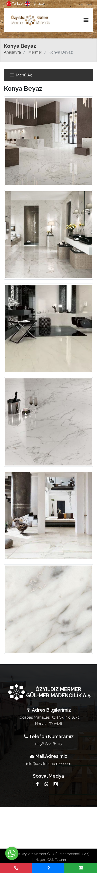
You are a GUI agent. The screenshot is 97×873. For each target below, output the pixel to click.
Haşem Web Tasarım (51, 860)
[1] (85, 20)
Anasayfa (12, 52)
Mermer (35, 52)
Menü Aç (23, 75)
